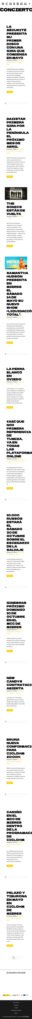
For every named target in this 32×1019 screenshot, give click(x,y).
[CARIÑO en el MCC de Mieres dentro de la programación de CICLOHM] (16, 800)
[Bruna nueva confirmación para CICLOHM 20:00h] (16, 728)
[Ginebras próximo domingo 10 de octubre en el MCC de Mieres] (16, 592)
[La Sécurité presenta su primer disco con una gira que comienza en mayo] (16, 16)
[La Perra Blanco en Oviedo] (16, 359)
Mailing (16, 1013)
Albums (20, 459)
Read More (10, 92)
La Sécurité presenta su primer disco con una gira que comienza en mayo (17, 42)
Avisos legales (16, 1002)
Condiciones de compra (16, 1010)
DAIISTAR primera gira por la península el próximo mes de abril (18, 133)
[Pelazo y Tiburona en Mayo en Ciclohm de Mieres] (16, 882)
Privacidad (16, 1005)
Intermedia (26, 1016)
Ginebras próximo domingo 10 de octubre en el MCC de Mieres (16, 615)
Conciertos (21, 60)
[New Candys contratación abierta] (16, 668)
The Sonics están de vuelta (16, 208)
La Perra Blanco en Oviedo (16, 374)
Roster (12, 62)
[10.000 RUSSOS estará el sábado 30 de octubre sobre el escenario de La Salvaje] (16, 505)
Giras (8, 62)
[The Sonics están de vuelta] (16, 193)
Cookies (16, 1007)
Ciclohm (20, 629)
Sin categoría (18, 62)
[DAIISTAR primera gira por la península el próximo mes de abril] (16, 109)
